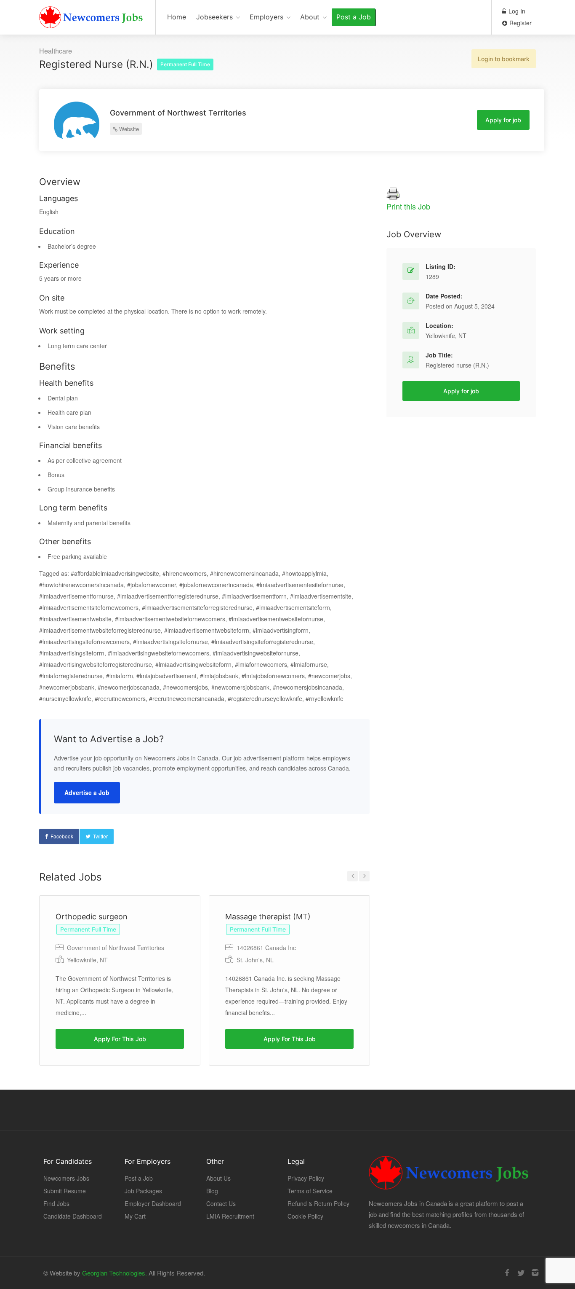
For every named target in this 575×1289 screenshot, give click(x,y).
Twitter (100, 836)
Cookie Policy (305, 1216)
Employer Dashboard (153, 1203)
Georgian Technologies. (114, 1272)
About (309, 17)
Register (520, 23)
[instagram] (535, 1273)
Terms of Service (310, 1191)
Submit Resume (64, 1191)
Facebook (62, 836)
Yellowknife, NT (87, 960)
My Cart (135, 1216)
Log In (516, 11)
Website (128, 129)
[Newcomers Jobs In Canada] (92, 19)
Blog (212, 1191)
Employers (266, 17)
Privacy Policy (306, 1178)
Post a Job (353, 17)
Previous (352, 876)
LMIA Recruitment (230, 1216)
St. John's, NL (255, 960)
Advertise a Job (86, 792)
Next (364, 876)
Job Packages (143, 1191)
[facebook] (507, 1273)
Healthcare (55, 51)
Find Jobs (56, 1203)
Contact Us (221, 1203)
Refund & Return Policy (318, 1203)
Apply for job (503, 120)
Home (176, 17)
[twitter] (521, 1273)
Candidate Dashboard (72, 1216)
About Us (218, 1178)
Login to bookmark (504, 58)
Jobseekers (214, 17)
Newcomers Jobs (66, 1178)
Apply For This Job (120, 1038)
